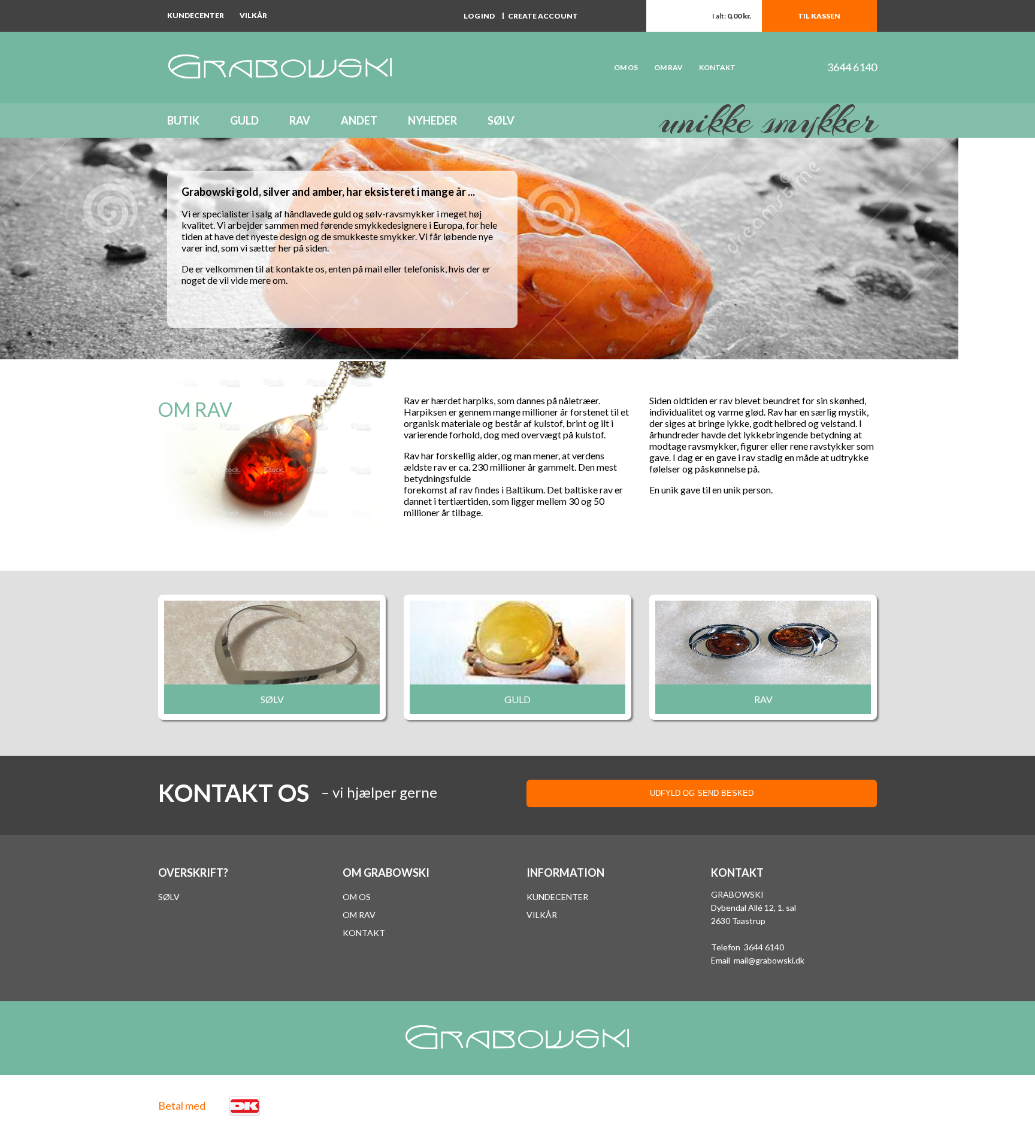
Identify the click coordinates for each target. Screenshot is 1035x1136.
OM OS (626, 67)
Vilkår (253, 15)
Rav (299, 120)
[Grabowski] (332, 67)
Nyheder (432, 120)
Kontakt (717, 67)
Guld (244, 120)
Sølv (501, 120)
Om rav (668, 67)
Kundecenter (195, 15)
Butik (183, 120)
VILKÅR (541, 915)
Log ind (479, 15)
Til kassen (819, 15)
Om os (357, 897)
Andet (359, 120)
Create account (543, 15)
